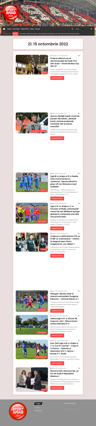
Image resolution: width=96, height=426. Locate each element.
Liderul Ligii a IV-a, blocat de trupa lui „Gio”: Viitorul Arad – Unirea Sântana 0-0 (64, 321)
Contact (37, 29)
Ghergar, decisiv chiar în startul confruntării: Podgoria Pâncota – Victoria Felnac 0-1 (64, 296)
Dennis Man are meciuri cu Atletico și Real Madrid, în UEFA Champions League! (40, 33)
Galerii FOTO (25, 29)
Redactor (54, 233)
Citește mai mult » (57, 78)
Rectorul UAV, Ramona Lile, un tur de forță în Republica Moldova (64, 373)
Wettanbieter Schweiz (70, 403)
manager (54, 55)
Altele (32, 29)
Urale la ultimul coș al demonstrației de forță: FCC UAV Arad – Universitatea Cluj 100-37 (64, 62)
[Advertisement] (48, 95)
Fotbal (9, 29)
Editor (53, 113)
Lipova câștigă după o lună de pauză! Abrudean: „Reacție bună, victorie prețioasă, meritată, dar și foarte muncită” (65, 121)
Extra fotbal (16, 29)
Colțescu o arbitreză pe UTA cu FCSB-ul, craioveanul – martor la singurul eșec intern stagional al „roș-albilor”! (65, 240)
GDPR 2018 (38, 410)
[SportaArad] (10, 13)
